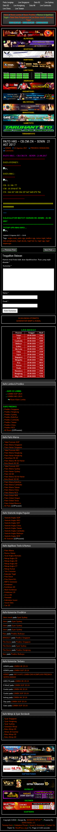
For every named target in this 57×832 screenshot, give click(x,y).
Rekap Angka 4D (10, 564)
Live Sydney (49, 2)
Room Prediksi (29, 15)
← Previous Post (9, 250)
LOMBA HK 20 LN (21, 666)
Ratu (4, 634)
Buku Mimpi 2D (10, 729)
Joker (5, 621)
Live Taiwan (19, 8)
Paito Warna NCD (11, 493)
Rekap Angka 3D (10, 561)
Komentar (7, 266)
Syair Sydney (22, 617)
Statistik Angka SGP (12, 518)
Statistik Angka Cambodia (14, 531)
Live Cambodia (45, 5)
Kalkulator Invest (10, 600)
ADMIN (8, 148)
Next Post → (49, 250)
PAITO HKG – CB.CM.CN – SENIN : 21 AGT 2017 (26, 143)
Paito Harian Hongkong (13, 456)
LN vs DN (8, 595)
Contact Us (50, 825)
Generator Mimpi (10, 727)
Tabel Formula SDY (11, 466)
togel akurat (21, 241)
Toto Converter (10, 571)
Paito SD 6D (9, 474)
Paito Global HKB (11, 495)
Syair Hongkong (10, 721)
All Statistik (8, 539)
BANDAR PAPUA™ (34, 820)
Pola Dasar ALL (10, 579)
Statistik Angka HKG (12, 520)
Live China (6, 8)
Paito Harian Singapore (13, 447)
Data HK (32, 5)
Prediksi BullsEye (11, 417)
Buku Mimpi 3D (10, 734)
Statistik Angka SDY (12, 523)
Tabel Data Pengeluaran (19, 17)
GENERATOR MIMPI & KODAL (28, 321)
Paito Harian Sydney (12, 471)
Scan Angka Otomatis (12, 556)
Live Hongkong (19, 5)
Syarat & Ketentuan (37, 825)
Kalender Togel (10, 574)
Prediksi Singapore (11, 409)
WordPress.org (21, 828)
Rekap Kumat (9, 569)
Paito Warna (9, 551)
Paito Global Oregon (12, 498)
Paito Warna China (11, 490)
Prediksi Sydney (10, 415)
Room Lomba (16, 15)
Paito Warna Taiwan (12, 487)
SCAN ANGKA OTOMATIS (28, 318)
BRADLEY (7, 638)
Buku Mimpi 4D (10, 737)
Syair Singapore (10, 719)
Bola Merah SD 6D (11, 479)
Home (6, 15)
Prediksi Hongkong (11, 412)
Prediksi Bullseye (18, 634)
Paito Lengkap (8, 2)
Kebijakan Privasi (21, 825)
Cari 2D (7, 605)
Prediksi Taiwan (10, 422)
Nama (5, 293)
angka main (12, 238)
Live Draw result (37, 17)
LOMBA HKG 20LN (14, 396)
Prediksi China (10, 425)
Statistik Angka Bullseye (13, 533)
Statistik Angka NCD (12, 536)
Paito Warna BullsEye (12, 482)
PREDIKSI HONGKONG (39, 148)
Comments (9, 151)
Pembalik (8, 598)
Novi (4, 654)
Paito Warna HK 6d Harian (14, 461)
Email (5, 301)
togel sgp (41, 241)
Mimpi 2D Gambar (11, 732)
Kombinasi (8, 585)
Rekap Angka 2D (10, 558)
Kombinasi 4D (9, 587)
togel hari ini (32, 241)
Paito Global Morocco (12, 503)
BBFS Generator (10, 582)
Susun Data (8, 603)
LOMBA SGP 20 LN (21, 670)
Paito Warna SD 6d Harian (14, 477)
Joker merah (7, 617)
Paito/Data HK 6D (11, 458)
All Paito (7, 506)
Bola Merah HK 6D (11, 463)
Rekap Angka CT (10, 566)
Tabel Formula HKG (11, 450)
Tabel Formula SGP (11, 442)
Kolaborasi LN (9, 592)
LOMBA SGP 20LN (14, 394)
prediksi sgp (30, 238)
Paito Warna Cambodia (13, 485)
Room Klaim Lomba (17, 400)
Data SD (6, 5)
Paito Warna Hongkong (13, 453)
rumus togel (40, 238)
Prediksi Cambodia (11, 420)
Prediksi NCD (9, 428)
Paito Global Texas (11, 501)
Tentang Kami (7, 825)
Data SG (37, 2)
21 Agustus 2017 (20, 148)
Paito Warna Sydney (12, 469)
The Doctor (7, 642)
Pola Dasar (8, 577)
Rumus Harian (9, 553)
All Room (7, 430)
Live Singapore (23, 2)
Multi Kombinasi (10, 590)
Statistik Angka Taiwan (13, 528)
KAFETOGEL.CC (28, 823)
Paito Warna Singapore (13, 445)
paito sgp (21, 238)
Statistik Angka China (12, 526)
